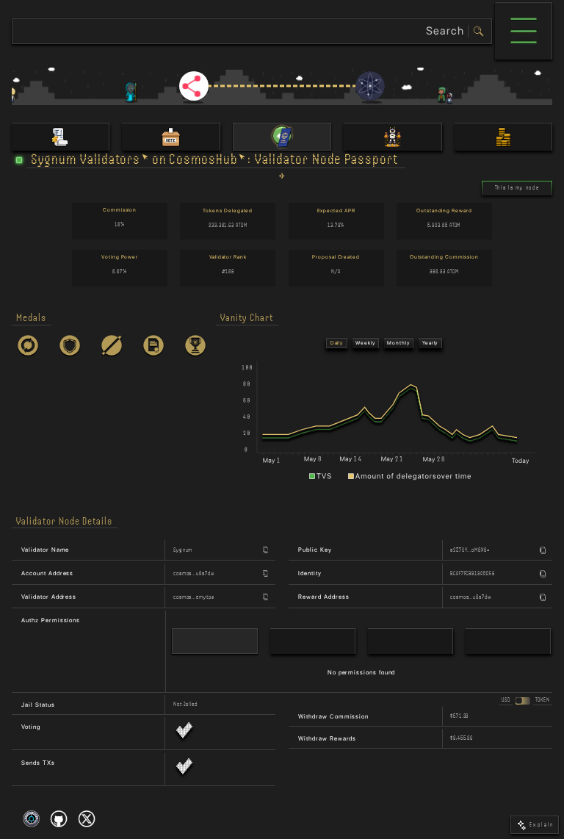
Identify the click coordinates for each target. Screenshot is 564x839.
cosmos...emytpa (193, 597)
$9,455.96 (461, 738)
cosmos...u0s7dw (193, 573)
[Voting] (184, 733)
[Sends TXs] (184, 769)
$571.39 (459, 716)
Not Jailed (185, 704)
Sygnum (183, 550)
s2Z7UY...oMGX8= (470, 550)
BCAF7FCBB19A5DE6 (472, 573)
